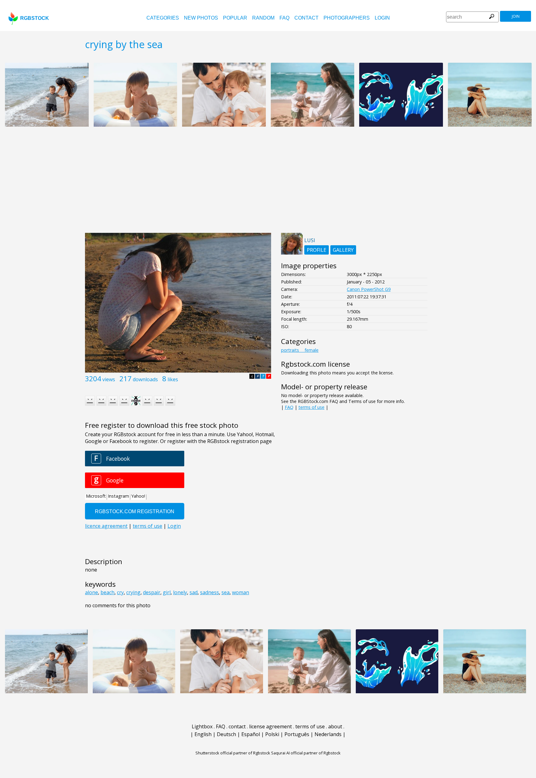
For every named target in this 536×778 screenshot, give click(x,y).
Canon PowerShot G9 (369, 289)
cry (120, 592)
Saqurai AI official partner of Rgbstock (306, 753)
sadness (209, 592)
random (263, 17)
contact (306, 17)
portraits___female (300, 350)
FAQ (284, 17)
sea (225, 592)
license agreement (270, 726)
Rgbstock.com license (315, 364)
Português (296, 734)
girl (167, 592)
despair (151, 592)
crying (133, 592)
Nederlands (328, 734)
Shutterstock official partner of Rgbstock (232, 753)
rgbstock (34, 18)
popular (235, 17)
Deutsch (226, 734)
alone (91, 592)
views (108, 379)
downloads (145, 379)
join (516, 16)
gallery (343, 250)
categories (162, 17)
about (335, 726)
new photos (201, 17)
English (203, 734)
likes (173, 379)
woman (240, 592)
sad (194, 592)
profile (316, 250)
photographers (347, 17)
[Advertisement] (268, 183)
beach (107, 592)
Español (250, 734)
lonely (180, 592)
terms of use (311, 407)
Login (382, 17)
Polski (272, 734)
